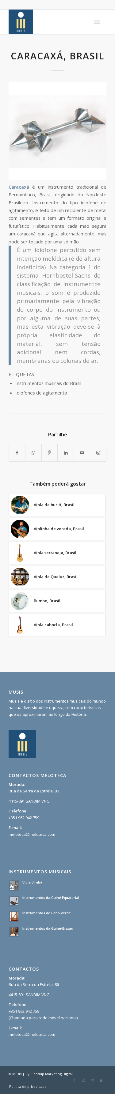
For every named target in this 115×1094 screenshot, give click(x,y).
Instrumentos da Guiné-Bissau (47, 928)
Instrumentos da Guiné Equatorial (50, 897)
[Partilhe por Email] (82, 452)
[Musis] (48, 22)
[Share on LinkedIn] (66, 452)
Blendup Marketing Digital (51, 1074)
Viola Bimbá (32, 882)
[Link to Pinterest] (92, 1080)
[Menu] (97, 21)
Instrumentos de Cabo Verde (46, 913)
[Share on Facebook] (17, 452)
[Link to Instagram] (98, 452)
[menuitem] (97, 21)
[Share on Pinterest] (50, 452)
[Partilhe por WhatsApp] (33, 452)
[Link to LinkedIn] (101, 1080)
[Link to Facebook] (74, 1080)
